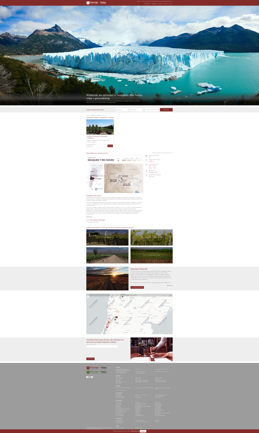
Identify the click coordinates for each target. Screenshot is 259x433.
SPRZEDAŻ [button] (154, 3)
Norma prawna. (89, 429)
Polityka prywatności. (97, 429)
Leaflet (161, 333)
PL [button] (171, 1)
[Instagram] (90, 377)
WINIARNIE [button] (147, 3)
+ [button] (88, 295)
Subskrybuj (90, 358)
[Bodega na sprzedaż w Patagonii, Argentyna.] (100, 127)
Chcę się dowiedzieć (137, 287)
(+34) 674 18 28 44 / (146, 1)
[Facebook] (87, 377)
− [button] (88, 297)
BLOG (171, 3)
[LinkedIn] (92, 377)
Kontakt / (139, 1)
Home (87, 115)
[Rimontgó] (96, 3)
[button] (5, 55)
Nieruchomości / (167, 1)
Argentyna (93, 115)
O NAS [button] (166, 3)
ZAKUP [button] (160, 3)
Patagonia (99, 115)
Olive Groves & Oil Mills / (156, 1)
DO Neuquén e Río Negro (92, 222)
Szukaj (167, 109)
